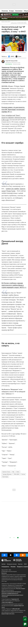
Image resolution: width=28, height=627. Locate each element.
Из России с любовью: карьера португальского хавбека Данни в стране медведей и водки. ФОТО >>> (14, 285)
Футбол (3, 564)
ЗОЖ (25, 564)
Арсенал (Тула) (6, 471)
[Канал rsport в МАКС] (4, 555)
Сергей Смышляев (11, 60)
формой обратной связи (8, 613)
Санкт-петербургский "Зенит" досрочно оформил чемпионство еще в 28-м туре (14, 118)
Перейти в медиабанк (21, 52)
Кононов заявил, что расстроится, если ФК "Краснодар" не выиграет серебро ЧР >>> (13, 109)
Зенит (17, 471)
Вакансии (4, 573)
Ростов (23, 474)
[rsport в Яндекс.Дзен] (11, 555)
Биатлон (20, 564)
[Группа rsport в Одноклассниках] (23, 555)
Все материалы (8, 64)
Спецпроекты (5, 566)
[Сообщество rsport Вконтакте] (17, 555)
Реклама (13, 566)
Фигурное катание (12, 564)
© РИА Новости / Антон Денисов (9, 52)
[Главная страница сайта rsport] (9, 14)
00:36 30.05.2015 (6, 21)
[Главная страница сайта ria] (2, 14)
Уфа (13, 471)
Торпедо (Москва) (7, 474)
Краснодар (5, 476)
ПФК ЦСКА (16, 474)
